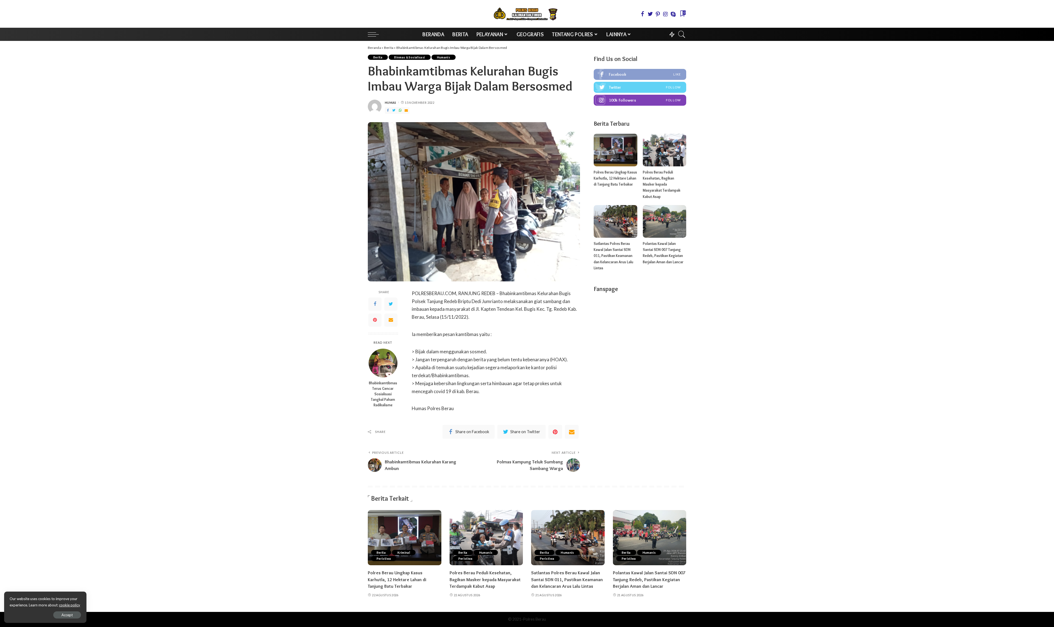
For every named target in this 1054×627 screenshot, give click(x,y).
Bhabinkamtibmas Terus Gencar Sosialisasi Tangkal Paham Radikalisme (383, 394)
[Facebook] (375, 303)
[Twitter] (390, 303)
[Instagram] (640, 100)
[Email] (390, 319)
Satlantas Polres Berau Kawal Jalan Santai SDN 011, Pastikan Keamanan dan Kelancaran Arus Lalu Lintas (613, 255)
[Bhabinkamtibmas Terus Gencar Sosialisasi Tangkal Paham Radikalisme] (383, 363)
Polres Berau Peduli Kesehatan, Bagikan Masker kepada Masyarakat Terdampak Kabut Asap (661, 184)
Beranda (374, 48)
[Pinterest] (375, 319)
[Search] (681, 34)
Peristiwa (384, 558)
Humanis (443, 57)
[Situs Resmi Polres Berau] (526, 13)
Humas (390, 102)
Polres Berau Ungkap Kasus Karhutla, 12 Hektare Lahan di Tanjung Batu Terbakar (615, 178)
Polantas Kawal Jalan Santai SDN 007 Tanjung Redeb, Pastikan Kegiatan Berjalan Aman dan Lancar (649, 579)
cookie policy (69, 605)
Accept (67, 615)
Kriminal (403, 552)
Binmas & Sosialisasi (409, 57)
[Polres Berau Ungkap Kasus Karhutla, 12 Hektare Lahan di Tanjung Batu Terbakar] (615, 150)
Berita (389, 48)
